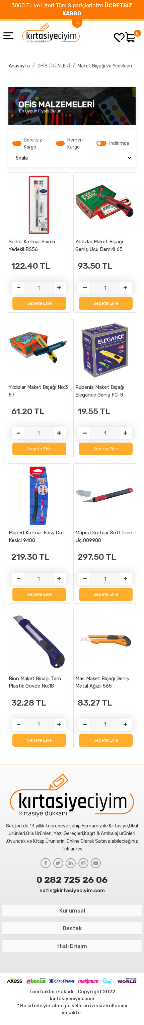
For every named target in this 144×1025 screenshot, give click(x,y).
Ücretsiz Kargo (33, 143)
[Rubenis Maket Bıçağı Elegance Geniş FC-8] (105, 350)
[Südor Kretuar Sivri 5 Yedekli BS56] (39, 205)
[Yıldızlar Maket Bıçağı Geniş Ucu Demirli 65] (105, 205)
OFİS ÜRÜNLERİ (54, 66)
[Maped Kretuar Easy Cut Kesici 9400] (39, 496)
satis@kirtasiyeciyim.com (72, 890)
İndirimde (119, 143)
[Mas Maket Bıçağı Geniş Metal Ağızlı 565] (105, 641)
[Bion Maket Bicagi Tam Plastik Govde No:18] (39, 641)
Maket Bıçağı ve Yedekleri (105, 66)
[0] (130, 37)
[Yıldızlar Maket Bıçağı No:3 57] (39, 350)
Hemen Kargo (75, 143)
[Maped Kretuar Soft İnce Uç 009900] (105, 496)
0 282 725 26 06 (72, 879)
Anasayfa (19, 66)
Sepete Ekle (39, 303)
